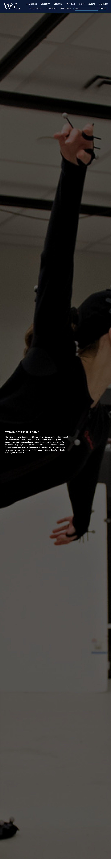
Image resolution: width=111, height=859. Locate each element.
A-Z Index (32, 4)
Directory (45, 4)
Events (91, 4)
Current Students (36, 8)
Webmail (70, 4)
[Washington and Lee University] (11, 6)
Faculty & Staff (51, 8)
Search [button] (102, 8)
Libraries (58, 4)
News (81, 4)
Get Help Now (65, 8)
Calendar (103, 4)
